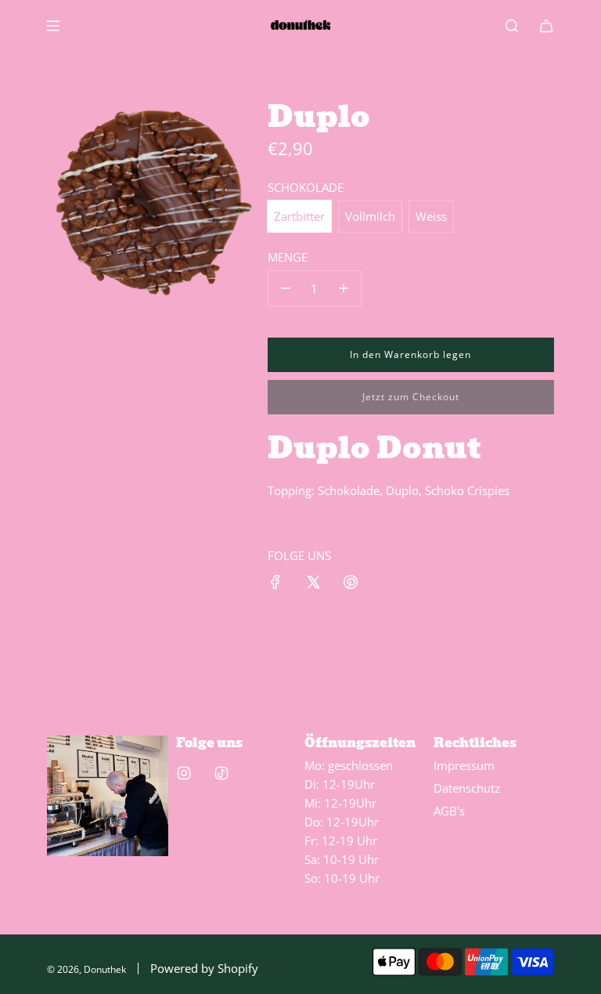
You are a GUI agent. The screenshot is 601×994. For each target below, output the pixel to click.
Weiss (431, 216)
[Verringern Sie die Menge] (285, 288)
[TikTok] (221, 773)
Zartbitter (299, 216)
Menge (288, 257)
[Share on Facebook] (275, 584)
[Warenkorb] (546, 26)
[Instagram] (184, 773)
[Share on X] (313, 584)
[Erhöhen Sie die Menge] (343, 288)
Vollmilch (370, 216)
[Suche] (512, 26)
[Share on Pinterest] (350, 584)
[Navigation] (52, 26)
